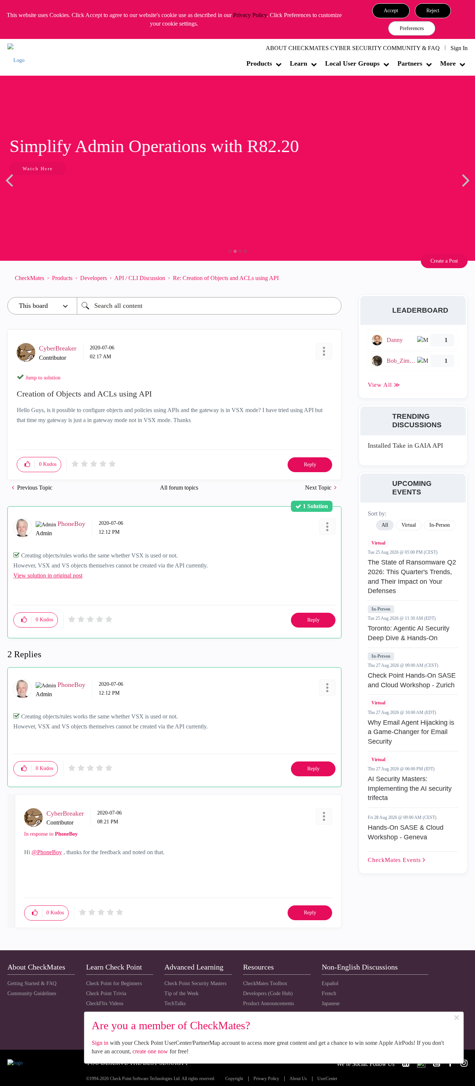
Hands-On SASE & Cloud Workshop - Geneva (405, 832)
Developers (93, 278)
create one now (150, 1051)
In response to (51, 834)
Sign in (100, 1043)
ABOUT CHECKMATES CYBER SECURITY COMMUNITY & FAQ (353, 48)
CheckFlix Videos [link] (104, 1003)
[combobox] (209, 306)
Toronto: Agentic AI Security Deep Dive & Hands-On (408, 633)
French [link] (329, 993)
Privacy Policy (250, 15)
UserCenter (327, 1078)
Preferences (412, 28)
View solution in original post (47, 575)
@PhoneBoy (47, 852)
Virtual (378, 543)
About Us (298, 1078)
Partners (409, 63)
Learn (298, 63)
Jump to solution (43, 378)
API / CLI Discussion (139, 278)
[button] (391, 10)
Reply (310, 464)
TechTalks (175, 1003)
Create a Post (444, 261)
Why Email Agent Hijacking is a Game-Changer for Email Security (411, 732)
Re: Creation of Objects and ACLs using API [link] (226, 278)
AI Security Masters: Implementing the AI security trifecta (410, 788)
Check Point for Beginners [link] (114, 983)
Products (259, 63)
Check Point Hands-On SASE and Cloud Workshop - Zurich (412, 680)
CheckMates (29, 278)
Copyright (234, 1078)
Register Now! (60, 191)
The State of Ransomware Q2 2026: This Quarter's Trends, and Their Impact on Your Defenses (412, 577)
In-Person (380, 609)
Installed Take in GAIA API (405, 445)
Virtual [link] (409, 525)
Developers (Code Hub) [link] (268, 993)
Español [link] (330, 983)
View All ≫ (384, 385)
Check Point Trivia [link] (106, 993)
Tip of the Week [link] (181, 993)
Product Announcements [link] (268, 1003)
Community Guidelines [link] (31, 993)
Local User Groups (352, 63)
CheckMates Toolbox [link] (265, 983)
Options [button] (332, 278)
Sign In (459, 48)
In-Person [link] (439, 525)
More (448, 63)
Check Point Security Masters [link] (195, 983)
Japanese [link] (331, 1003)
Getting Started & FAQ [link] (31, 983)
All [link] (384, 525)
